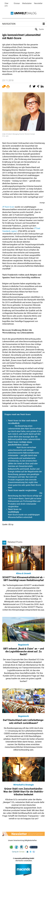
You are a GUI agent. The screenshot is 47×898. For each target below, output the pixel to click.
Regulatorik (23, 645)
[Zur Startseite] (23, 13)
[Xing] (38, 87)
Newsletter (38, 3)
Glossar (17, 3)
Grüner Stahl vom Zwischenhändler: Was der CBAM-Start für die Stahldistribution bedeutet (23, 791)
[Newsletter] (23, 834)
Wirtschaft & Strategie (23, 784)
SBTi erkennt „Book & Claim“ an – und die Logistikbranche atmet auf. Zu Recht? (23, 651)
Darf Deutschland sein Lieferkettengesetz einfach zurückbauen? (23, 721)
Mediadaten (27, 3)
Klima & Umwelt (23, 573)
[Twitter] (34, 87)
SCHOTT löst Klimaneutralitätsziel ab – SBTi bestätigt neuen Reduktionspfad (23, 579)
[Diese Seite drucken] (8, 87)
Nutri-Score (9, 207)
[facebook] (30, 87)
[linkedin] (42, 87)
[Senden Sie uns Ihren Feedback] (4, 87)
